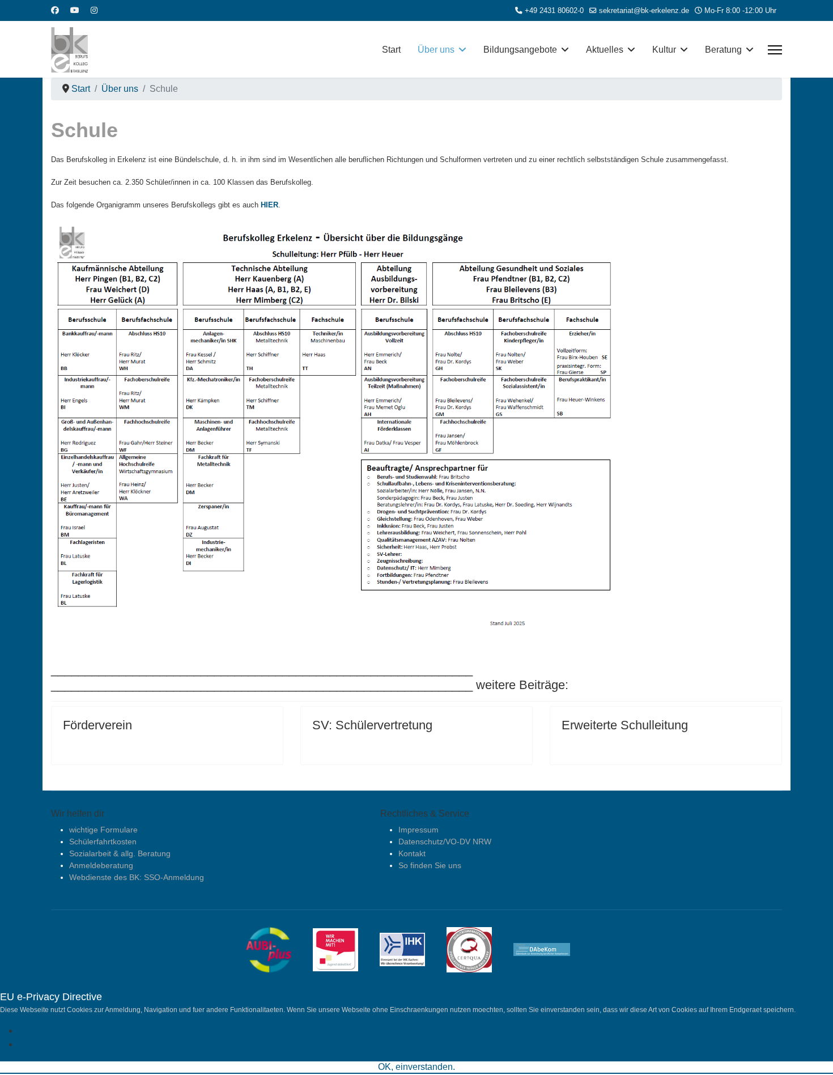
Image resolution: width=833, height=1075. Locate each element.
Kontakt (412, 853)
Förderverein (97, 725)
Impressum (418, 829)
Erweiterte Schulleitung (625, 725)
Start (391, 49)
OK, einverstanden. (416, 1067)
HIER (269, 205)
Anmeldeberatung (101, 865)
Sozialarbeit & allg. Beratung (120, 853)
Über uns (436, 49)
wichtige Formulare (103, 829)
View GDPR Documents (67, 1044)
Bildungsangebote (520, 49)
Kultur (664, 49)
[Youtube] (74, 10)
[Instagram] (94, 10)
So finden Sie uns (429, 865)
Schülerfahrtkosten (103, 841)
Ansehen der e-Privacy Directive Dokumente (107, 1030)
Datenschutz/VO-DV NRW (444, 841)
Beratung (723, 49)
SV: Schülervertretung (372, 725)
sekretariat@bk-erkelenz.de (644, 11)
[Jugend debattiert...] (344, 948)
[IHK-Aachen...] (411, 948)
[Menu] (775, 50)
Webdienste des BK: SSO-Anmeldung (136, 877)
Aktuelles (604, 49)
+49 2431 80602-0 (554, 11)
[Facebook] (55, 10)
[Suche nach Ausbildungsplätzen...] (277, 948)
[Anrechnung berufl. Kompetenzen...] (550, 948)
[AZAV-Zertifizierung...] (478, 948)
